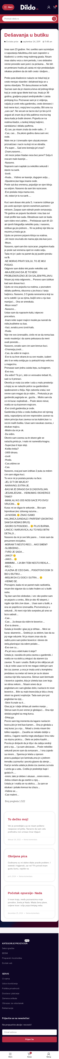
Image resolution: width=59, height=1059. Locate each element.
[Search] (54, 19)
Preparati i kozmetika (12, 958)
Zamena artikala (9, 998)
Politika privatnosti (10, 988)
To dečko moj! (18, 819)
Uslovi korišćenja (10, 983)
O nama (6, 978)
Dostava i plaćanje (10, 993)
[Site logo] (29, 7)
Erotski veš (7, 963)
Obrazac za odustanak (12, 1003)
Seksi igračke (8, 948)
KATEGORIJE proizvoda (15, 943)
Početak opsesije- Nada (25, 893)
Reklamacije (7, 1008)
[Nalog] (49, 7)
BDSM (5, 953)
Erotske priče (12, 42)
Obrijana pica (17, 856)
